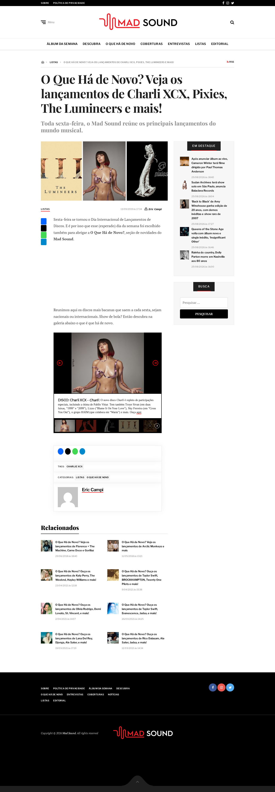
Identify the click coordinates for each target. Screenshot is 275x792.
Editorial (219, 44)
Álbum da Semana (62, 44)
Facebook (223, 3)
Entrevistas (179, 44)
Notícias (113, 694)
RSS (231, 62)
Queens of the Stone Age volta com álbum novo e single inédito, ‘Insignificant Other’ (208, 235)
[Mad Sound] (137, 21)
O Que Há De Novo (120, 44)
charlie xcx (75, 466)
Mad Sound (69, 733)
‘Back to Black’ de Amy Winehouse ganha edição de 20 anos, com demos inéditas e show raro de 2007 (209, 210)
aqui (138, 412)
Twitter (232, 3)
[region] (108, 383)
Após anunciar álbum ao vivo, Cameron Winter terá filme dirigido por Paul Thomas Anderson (209, 165)
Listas (200, 44)
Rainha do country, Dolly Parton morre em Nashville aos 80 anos (208, 256)
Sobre (45, 3)
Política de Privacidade (69, 3)
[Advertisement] (108, 274)
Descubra (91, 44)
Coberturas (152, 44)
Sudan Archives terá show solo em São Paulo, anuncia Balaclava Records (208, 186)
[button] (60, 363)
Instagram (227, 3)
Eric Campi (155, 209)
